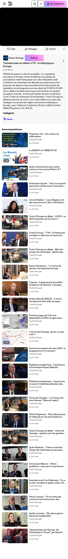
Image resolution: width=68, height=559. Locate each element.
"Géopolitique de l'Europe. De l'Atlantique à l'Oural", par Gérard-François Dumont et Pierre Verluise (47, 531)
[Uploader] (41, 4)
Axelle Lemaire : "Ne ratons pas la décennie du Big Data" (46, 514)
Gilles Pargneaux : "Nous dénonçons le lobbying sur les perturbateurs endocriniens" (47, 415)
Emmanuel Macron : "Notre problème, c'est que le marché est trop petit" (46, 465)
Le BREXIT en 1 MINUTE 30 (43, 150)
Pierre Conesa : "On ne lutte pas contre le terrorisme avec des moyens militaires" (45, 498)
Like (13, 49)
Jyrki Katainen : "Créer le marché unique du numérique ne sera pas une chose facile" (45, 448)
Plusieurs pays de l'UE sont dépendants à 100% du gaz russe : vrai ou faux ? (46, 316)
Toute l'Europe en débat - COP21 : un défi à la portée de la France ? (47, 217)
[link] (13, 57)
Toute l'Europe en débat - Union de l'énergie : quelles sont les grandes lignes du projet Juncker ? (46, 432)
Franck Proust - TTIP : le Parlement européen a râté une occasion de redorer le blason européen (47, 234)
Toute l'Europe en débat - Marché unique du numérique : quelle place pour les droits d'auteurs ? (47, 250)
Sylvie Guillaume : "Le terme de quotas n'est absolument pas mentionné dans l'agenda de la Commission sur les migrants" (45, 267)
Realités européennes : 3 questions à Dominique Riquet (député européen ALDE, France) (47, 366)
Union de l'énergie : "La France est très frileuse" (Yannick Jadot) (46, 399)
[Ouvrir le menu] (4, 4)
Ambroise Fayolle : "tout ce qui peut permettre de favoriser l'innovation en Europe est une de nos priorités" (47, 184)
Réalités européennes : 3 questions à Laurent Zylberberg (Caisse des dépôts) (47, 382)
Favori (52, 49)
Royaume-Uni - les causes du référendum (44, 135)
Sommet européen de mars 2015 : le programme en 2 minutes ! (47, 349)
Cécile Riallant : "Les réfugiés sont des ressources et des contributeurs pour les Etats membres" (47, 201)
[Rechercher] (34, 4)
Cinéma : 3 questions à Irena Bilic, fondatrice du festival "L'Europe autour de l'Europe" (46, 283)
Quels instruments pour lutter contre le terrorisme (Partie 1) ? (45, 168)
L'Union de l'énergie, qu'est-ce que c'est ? (46, 333)
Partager (32, 49)
